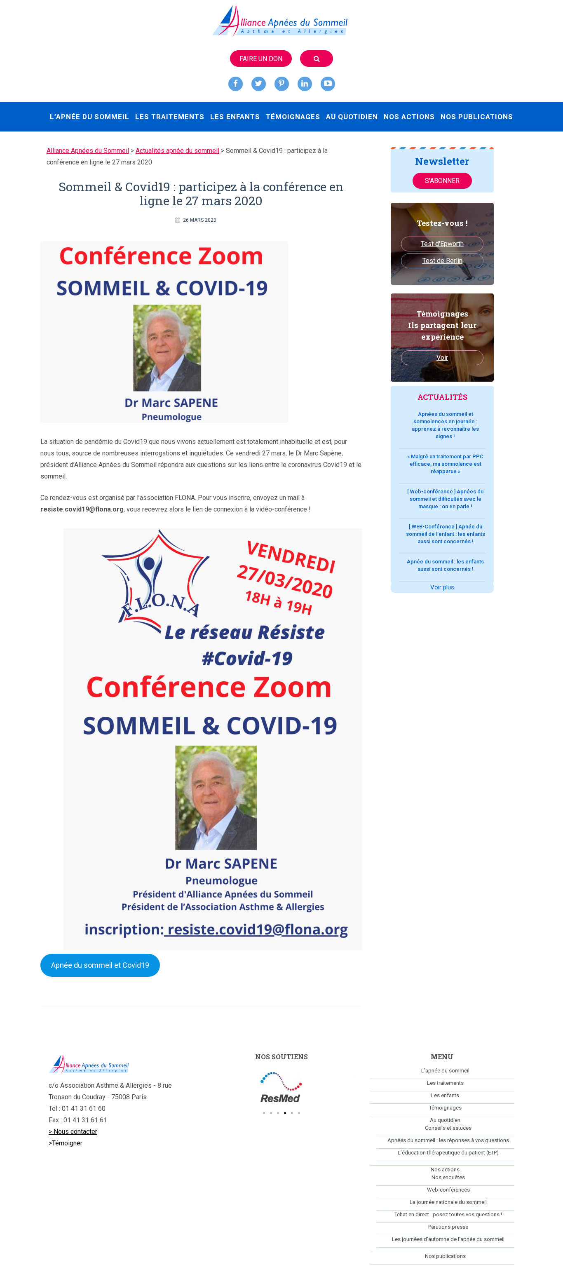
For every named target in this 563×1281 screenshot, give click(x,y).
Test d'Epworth (442, 244)
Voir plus (442, 587)
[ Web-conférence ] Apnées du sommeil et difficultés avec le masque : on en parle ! (445, 498)
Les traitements (169, 117)
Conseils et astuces (448, 1128)
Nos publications (477, 117)
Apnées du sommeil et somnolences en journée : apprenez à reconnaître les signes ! (445, 425)
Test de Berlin (442, 261)
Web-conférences (448, 1190)
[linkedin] (305, 84)
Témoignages (293, 117)
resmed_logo (281, 1087)
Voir (442, 357)
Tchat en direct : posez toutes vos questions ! (448, 1214)
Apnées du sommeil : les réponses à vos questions (448, 1140)
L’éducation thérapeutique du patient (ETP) (448, 1153)
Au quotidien (352, 117)
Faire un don (260, 59)
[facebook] (235, 84)
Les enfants (235, 117)
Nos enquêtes (448, 1177)
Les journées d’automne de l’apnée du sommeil (448, 1239)
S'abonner (442, 181)
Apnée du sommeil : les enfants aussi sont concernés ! (445, 565)
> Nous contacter (73, 1132)
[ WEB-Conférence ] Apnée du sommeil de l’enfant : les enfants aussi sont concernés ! (445, 533)
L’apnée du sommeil (89, 117)
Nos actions (409, 117)
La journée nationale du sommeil (448, 1202)
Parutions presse (448, 1227)
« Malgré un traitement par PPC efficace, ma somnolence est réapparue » (445, 463)
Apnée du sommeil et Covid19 (100, 965)
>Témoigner (65, 1143)
